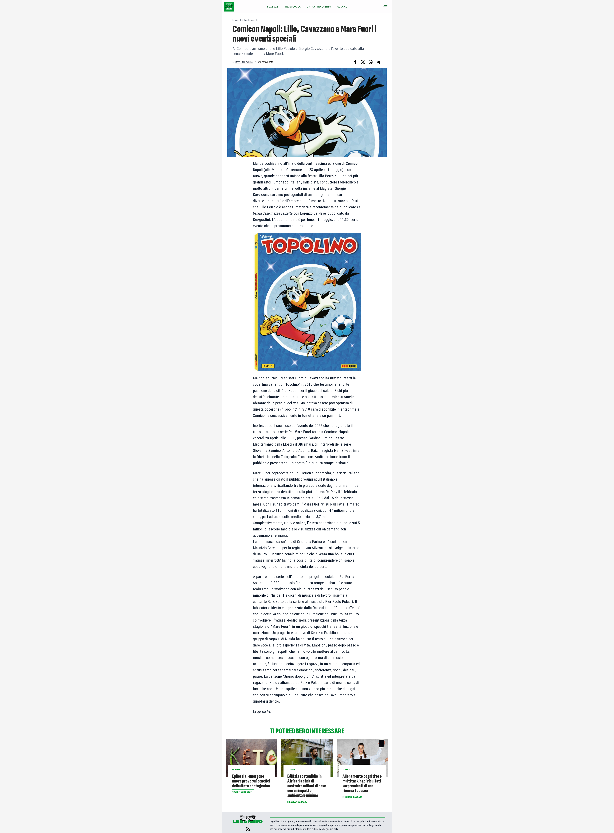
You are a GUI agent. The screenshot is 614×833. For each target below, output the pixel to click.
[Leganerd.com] (229, 7)
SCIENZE (272, 6)
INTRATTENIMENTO (319, 6)
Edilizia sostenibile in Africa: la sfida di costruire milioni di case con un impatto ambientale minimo (306, 786)
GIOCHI (342, 6)
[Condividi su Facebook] (355, 62)
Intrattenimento (251, 20)
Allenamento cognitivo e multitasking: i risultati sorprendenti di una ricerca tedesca (362, 783)
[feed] (248, 829)
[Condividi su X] (363, 62)
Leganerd (236, 20)
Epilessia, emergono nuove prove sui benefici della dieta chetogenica (251, 781)
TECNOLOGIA (293, 6)
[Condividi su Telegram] (378, 62)
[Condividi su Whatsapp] (370, 62)
